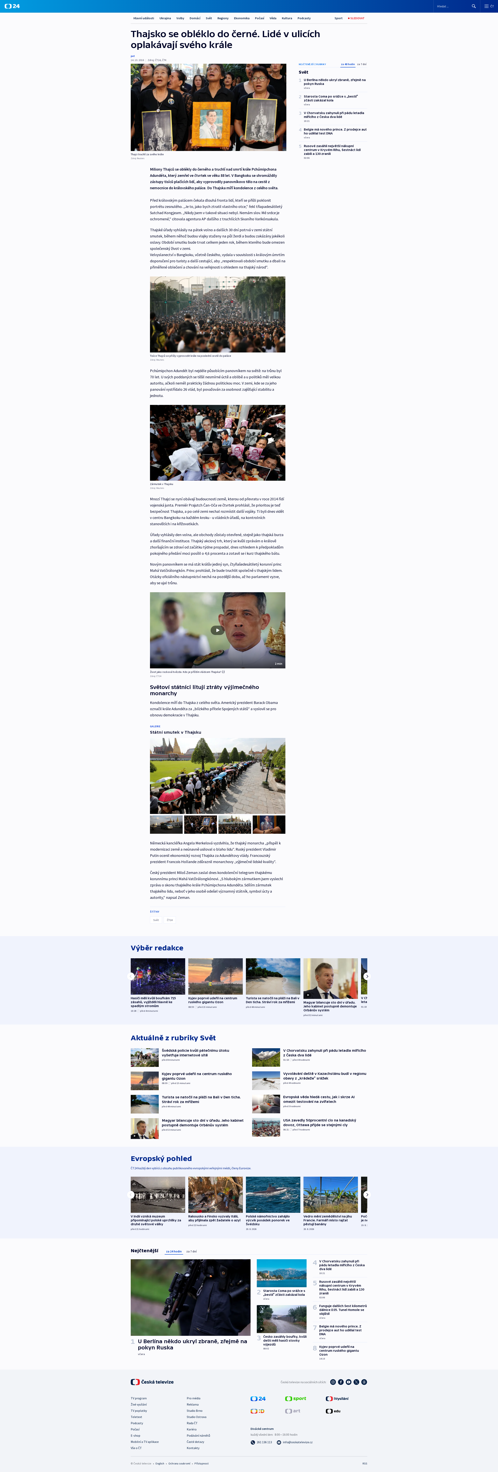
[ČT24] (12, 6)
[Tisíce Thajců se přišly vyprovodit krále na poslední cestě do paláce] (217, 314)
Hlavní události (143, 18)
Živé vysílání (139, 1404)
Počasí (259, 18)
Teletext (136, 1417)
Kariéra (191, 1429)
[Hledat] (474, 6)
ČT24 (170, 920)
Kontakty (193, 1448)
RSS (365, 1463)
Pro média (193, 1398)
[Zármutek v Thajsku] (217, 443)
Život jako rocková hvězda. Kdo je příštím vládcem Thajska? (185, 672)
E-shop (135, 1435)
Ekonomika (242, 18)
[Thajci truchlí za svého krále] (208, 107)
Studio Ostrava (196, 1417)
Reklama (193, 1404)
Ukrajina (165, 18)
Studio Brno (195, 1411)
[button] (217, 630)
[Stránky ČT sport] (295, 1398)
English (160, 1463)
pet (133, 56)
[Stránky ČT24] (258, 1398)
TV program (139, 1398)
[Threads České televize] (364, 1382)
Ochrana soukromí (179, 1463)
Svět (209, 18)
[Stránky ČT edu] (333, 1411)
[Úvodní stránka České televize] (152, 1382)
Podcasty (304, 18)
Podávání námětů (198, 1435)
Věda (273, 18)
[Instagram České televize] (333, 1382)
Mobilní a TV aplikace (145, 1442)
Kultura (287, 18)
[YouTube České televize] (348, 1382)
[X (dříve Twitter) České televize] (356, 1382)
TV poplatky (139, 1411)
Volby (180, 18)
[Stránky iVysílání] (337, 1398)
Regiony (223, 18)
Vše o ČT (136, 1448)
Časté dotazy (195, 1442)
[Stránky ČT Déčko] (257, 1411)
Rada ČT (192, 1423)
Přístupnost (202, 1463)
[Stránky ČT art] (292, 1411)
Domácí (195, 18)
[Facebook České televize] (341, 1382)
